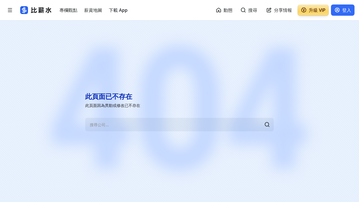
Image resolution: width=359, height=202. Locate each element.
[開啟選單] (10, 10)
